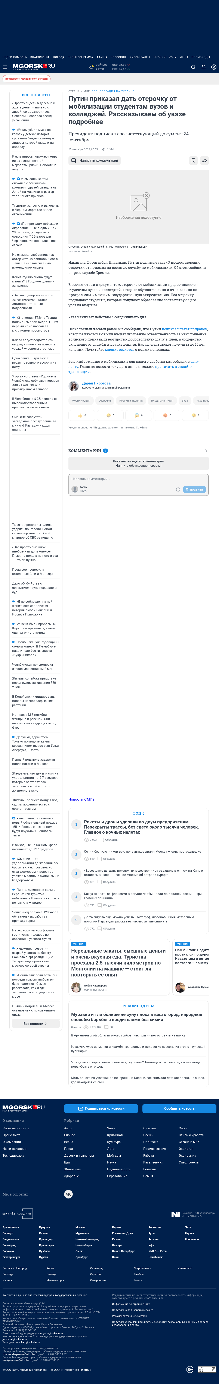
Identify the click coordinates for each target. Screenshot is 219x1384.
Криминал (115, 1135)
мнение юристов (119, 349)
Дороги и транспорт (79, 1155)
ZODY (172, 57)
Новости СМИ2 (81, 799)
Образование (117, 1176)
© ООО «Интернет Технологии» (71, 1369)
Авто (68, 1128)
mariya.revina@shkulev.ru (17, 1360)
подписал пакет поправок (184, 329)
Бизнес (69, 1135)
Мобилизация (81, 400)
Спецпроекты (189, 1162)
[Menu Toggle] (5, 67)
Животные (72, 1169)
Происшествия (154, 1149)
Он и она (150, 1128)
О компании (12, 1142)
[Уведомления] (203, 67)
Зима (111, 1128)
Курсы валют (140, 57)
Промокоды (200, 57)
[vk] (68, 1194)
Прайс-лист (11, 1135)
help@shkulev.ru (30, 1342)
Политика (150, 1142)
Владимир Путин (162, 400)
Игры (184, 57)
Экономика (187, 1155)
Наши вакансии (15, 1149)
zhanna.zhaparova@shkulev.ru (20, 1354)
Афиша (102, 57)
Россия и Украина (131, 400)
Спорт (183, 1128)
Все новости (36, 94)
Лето (111, 1149)
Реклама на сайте (16, 1128)
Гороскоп (118, 57)
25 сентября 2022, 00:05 (83, 149)
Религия (149, 1169)
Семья (148, 1176)
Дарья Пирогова (96, 383)
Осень (147, 1135)
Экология (186, 1149)
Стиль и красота (191, 1135)
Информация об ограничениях (131, 1304)
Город (68, 1149)
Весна (68, 1142)
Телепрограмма (80, 57)
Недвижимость (15, 57)
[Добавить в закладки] (193, 160)
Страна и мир (189, 1142)
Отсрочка (105, 400)
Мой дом (114, 1155)
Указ (185, 400)
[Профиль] (214, 67)
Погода (59, 57)
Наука (111, 1162)
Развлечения (153, 1162)
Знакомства (40, 57)
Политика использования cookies (132, 1310)
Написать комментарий (99, 160)
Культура (114, 1142)
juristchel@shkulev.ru (15, 1339)
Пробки (160, 57)
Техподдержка (13, 1155)
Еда (67, 1162)
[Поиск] (193, 67)
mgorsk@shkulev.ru (51, 1333)
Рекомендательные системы (129, 1316)
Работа (148, 1155)
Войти (83, 491)
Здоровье (71, 1176)
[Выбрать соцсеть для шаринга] (204, 160)
